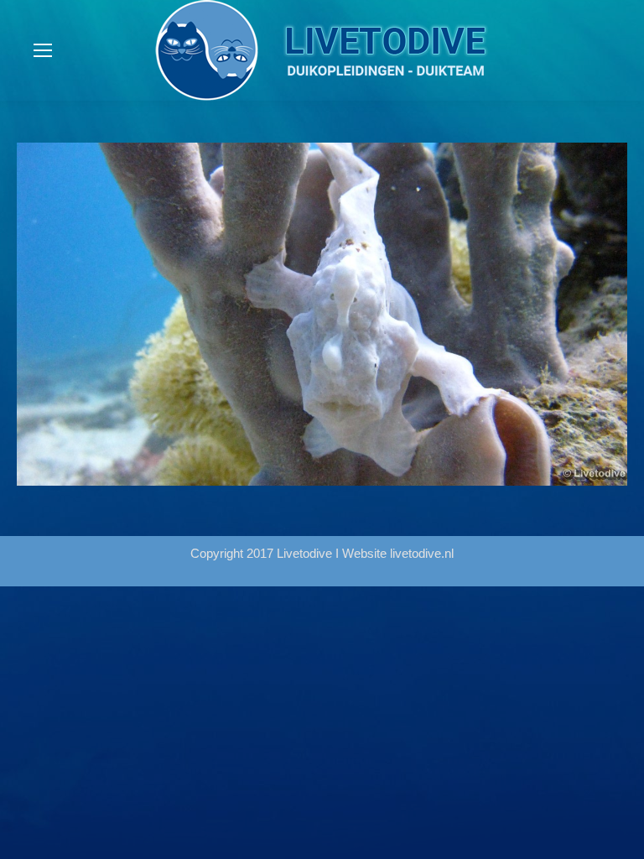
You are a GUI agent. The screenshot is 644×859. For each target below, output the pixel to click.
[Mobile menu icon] (42, 50)
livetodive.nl (422, 553)
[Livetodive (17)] (322, 314)
